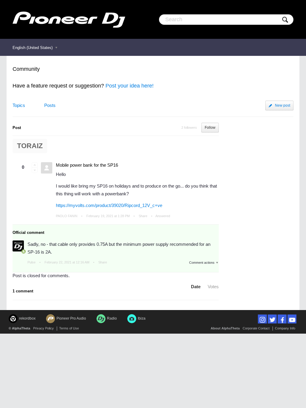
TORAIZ (30, 146)
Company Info (285, 328)
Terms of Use (69, 328)
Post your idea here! (129, 86)
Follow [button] (210, 127)
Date (196, 286)
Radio (112, 318)
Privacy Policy (43, 328)
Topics (19, 105)
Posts (50, 105)
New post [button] (282, 105)
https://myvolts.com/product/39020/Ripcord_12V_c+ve (109, 205)
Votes (213, 286)
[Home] (69, 19)
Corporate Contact (256, 328)
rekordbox (27, 318)
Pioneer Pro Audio (71, 318)
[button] (35, 165)
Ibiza (142, 318)
